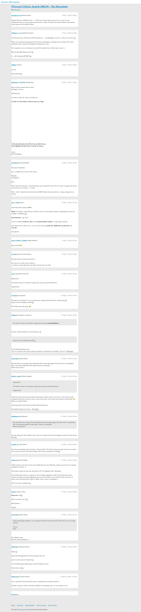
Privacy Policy (52, 605)
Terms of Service (41, 605)
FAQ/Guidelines (30, 605)
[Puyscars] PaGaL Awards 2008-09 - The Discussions (39, 6)
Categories (20, 605)
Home (13, 605)
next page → (15, 594)
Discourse (22, 609)
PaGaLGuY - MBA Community (10, 2)
